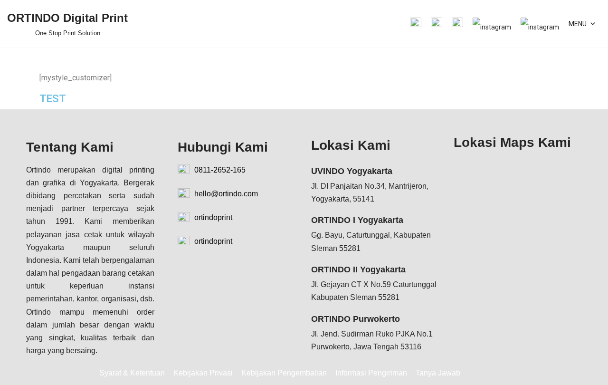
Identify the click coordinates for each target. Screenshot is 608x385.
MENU (578, 24)
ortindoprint (212, 217)
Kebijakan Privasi (203, 373)
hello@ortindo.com (225, 194)
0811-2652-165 (219, 170)
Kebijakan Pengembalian (284, 373)
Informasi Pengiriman (371, 373)
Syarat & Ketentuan (132, 373)
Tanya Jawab (438, 373)
